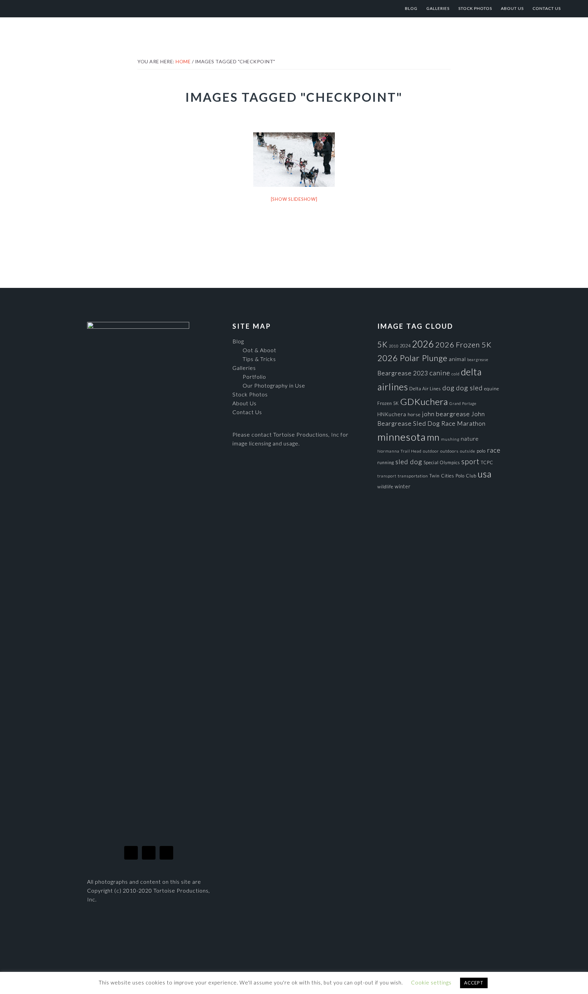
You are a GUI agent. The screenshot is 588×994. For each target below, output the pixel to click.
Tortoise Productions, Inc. (83, 8)
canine (439, 373)
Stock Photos (250, 394)
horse (414, 414)
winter (403, 486)
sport (470, 461)
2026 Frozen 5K (463, 344)
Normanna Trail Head (399, 451)
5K (382, 344)
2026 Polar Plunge (412, 358)
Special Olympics (442, 462)
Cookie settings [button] (431, 982)
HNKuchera (391, 414)
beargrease (477, 359)
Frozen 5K (388, 403)
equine (491, 388)
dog (448, 388)
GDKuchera (424, 401)
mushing (450, 439)
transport (386, 476)
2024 (405, 345)
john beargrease (446, 414)
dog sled (469, 388)
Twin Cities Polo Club (452, 475)
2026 (423, 344)
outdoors (449, 451)
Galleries (244, 367)
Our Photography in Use (274, 385)
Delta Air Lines (425, 388)
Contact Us (247, 412)
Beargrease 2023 (402, 373)
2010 (393, 346)
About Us (244, 403)
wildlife (385, 486)
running (385, 462)
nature (470, 438)
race (494, 450)
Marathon (471, 423)
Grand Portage (463, 403)
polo (481, 451)
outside (467, 451)
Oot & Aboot (259, 350)
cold (456, 374)
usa (485, 474)
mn (433, 437)
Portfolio (254, 376)
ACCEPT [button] (474, 982)
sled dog (408, 462)
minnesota (401, 437)
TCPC (487, 462)
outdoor (431, 451)
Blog (238, 341)
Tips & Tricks (259, 359)
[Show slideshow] (294, 199)
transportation (413, 475)
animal (457, 359)
